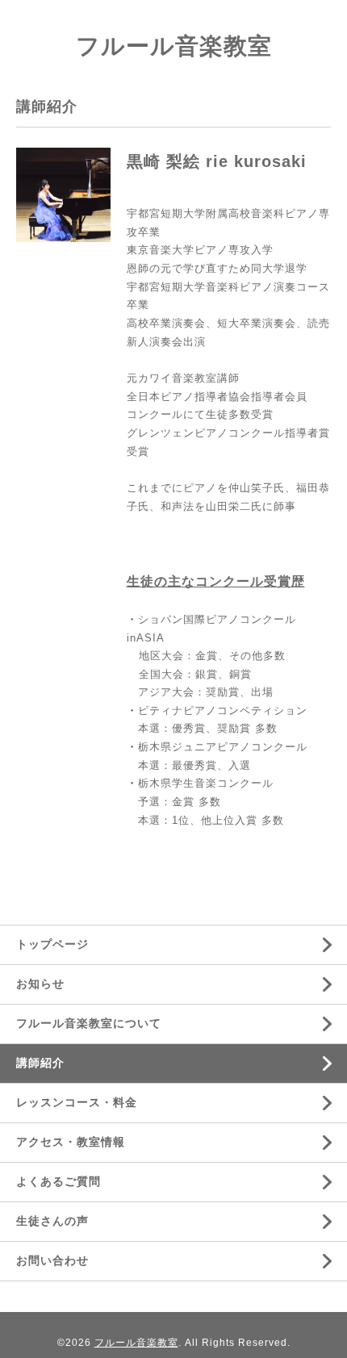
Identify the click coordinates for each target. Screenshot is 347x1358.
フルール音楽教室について (88, 1023)
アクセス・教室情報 (70, 1141)
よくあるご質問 (58, 1181)
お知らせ (40, 983)
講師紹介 (40, 1062)
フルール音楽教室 (174, 46)
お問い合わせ (52, 1260)
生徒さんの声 (52, 1220)
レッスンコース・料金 (76, 1102)
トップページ (52, 944)
